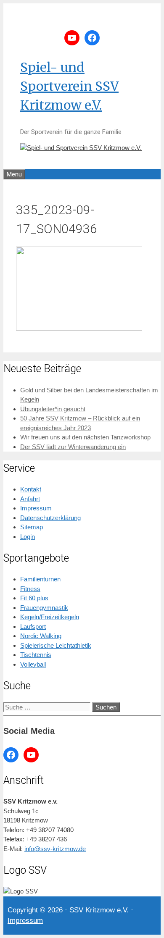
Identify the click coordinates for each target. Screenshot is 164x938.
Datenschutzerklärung (50, 517)
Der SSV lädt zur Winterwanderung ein (73, 446)
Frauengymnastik (44, 607)
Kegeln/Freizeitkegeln (49, 616)
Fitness (30, 588)
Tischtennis (35, 654)
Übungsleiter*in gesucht (52, 409)
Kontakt (30, 489)
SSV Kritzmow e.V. (99, 910)
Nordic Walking (40, 635)
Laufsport (33, 626)
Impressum (36, 508)
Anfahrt (30, 498)
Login (27, 536)
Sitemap (31, 527)
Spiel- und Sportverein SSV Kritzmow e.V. (69, 86)
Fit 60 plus (34, 598)
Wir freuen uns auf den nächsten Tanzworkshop (85, 437)
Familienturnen (40, 579)
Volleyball (33, 664)
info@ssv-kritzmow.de (55, 848)
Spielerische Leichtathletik (55, 645)
